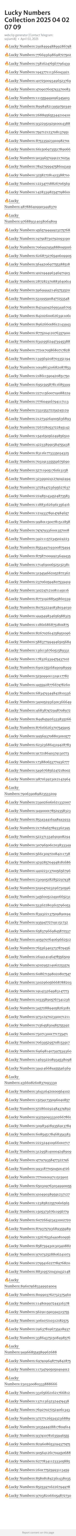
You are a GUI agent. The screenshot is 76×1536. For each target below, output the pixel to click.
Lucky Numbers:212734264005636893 (40, 418)
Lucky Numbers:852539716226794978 (39, 1486)
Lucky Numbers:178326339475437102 (39, 659)
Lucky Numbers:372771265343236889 (39, 1418)
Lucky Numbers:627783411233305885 (39, 1461)
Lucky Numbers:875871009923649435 (40, 556)
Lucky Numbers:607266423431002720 (40, 1220)
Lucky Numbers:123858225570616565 (39, 1203)
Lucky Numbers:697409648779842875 (40, 1360)
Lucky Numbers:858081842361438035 (40, 1478)
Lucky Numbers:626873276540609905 (40, 255)
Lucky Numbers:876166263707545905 (39, 727)
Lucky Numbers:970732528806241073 (39, 1254)
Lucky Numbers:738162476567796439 (39, 63)
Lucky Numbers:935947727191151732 (38, 922)
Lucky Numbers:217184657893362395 (39, 827)
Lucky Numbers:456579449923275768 (39, 230)
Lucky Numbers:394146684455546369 (40, 1068)
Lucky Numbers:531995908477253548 (39, 298)
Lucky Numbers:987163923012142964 (39, 779)
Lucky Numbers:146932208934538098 (40, 1059)
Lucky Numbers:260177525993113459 (39, 1469)
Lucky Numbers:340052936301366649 (40, 701)
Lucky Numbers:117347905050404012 (39, 1369)
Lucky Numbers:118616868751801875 (39, 624)
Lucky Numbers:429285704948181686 (40, 862)
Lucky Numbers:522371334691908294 (39, 836)
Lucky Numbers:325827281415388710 (39, 175)
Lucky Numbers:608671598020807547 (40, 973)
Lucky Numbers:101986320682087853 (40, 367)
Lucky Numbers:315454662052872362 (39, 573)
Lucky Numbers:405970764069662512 (40, 939)
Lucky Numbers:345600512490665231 (40, 896)
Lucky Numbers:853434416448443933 (39, 819)
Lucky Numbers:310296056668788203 (40, 982)
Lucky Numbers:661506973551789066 (40, 149)
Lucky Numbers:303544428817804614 (39, 1426)
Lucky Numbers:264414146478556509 (39, 956)
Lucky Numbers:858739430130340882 (40, 1245)
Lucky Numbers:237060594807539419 (40, 581)
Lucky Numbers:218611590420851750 (39, 375)
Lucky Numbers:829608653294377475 (39, 1444)
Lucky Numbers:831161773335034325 (39, 453)
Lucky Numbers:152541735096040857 (39, 1099)
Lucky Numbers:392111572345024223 (39, 538)
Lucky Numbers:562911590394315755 (39, 1311)
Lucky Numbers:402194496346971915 (39, 272)
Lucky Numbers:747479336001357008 (39, 530)
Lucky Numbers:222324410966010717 (39, 1142)
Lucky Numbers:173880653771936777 (39, 762)
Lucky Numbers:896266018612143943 (40, 324)
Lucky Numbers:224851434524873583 (39, 495)
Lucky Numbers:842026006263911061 (40, 315)
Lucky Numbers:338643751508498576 (39, 1337)
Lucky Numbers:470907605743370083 (39, 89)
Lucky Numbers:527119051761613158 (38, 470)
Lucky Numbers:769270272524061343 (39, 1409)
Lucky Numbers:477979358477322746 (39, 1160)
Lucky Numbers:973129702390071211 (39, 1016)
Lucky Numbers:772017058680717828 (39, 350)
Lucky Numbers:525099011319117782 (39, 676)
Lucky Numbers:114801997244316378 (39, 1303)
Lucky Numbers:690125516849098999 (40, 667)
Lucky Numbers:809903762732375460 (40, 1294)
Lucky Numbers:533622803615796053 (39, 905)
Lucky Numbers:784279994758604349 (40, 166)
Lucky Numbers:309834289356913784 (40, 1125)
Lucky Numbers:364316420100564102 (39, 1091)
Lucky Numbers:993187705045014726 (39, 1168)
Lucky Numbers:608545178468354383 (40, 1134)
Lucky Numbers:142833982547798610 (39, 192)
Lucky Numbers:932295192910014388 (39, 123)
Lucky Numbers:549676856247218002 (39, 770)
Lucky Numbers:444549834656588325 (40, 616)
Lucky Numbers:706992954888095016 (40, 247)
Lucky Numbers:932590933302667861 (40, 1117)
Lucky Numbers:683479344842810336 (40, 693)
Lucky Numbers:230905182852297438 (39, 879)
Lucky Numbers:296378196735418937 (39, 1329)
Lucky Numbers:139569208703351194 (39, 358)
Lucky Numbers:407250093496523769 (40, 80)
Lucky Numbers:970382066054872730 (40, 1495)
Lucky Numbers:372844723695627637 (39, 487)
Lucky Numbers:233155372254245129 (39, 410)
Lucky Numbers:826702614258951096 (40, 633)
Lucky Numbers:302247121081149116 (39, 590)
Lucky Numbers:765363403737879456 (39, 948)
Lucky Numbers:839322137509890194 (40, 913)
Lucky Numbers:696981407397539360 (40, 1051)
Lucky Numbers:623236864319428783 (40, 744)
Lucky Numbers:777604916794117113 (39, 401)
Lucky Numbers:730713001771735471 (38, 1033)
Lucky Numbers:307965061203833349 (40, 845)
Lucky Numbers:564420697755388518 (39, 264)
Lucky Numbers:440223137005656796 (40, 870)
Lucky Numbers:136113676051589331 (39, 650)
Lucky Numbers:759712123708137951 (39, 132)
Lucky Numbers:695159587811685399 (39, 384)
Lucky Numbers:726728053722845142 (39, 427)
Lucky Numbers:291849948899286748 (40, 46)
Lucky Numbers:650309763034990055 (40, 1185)
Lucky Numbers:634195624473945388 (39, 341)
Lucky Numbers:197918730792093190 (39, 238)
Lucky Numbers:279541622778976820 (39, 1263)
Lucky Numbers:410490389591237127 (39, 1194)
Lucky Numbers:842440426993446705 (40, 307)
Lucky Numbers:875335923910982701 (39, 140)
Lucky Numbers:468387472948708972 (40, 710)
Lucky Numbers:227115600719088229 (39, 393)
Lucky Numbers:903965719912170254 (39, 158)
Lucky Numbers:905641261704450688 (40, 1452)
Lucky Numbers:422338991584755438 (39, 444)
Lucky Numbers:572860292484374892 (40, 1108)
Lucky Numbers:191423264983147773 (39, 991)
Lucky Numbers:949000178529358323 (40, 810)
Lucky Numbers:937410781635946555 (39, 1435)
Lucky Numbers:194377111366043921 (39, 72)
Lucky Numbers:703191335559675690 (39, 461)
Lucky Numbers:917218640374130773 (39, 753)
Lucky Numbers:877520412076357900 (39, 333)
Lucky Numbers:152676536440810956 (39, 1237)
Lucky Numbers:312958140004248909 (40, 1151)
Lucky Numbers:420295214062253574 (39, 965)
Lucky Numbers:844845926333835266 (40, 719)
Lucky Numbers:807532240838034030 (40, 607)
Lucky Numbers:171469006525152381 (39, 564)
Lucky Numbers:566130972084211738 (39, 853)
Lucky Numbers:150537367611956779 (39, 1211)
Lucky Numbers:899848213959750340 (40, 106)
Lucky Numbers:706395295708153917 (39, 1042)
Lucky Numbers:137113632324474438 (39, 1401)
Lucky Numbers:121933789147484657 (39, 513)
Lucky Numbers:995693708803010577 (40, 736)
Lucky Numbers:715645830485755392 (39, 1025)
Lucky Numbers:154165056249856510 (39, 435)
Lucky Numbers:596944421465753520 (39, 290)
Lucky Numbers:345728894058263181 (39, 1008)
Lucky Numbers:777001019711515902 (38, 1177)
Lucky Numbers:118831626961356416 (39, 504)
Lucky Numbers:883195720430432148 (39, 1271)
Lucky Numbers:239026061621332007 (40, 802)
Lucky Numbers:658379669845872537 (40, 931)
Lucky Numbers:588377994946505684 (40, 641)
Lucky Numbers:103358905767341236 (39, 999)
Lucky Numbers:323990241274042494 (40, 478)
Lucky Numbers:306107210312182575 (39, 1320)
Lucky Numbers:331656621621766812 (39, 1392)
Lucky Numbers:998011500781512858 (39, 521)
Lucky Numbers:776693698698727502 (40, 54)
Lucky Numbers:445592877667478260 (39, 684)
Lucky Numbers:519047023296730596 (39, 888)
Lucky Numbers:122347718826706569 (39, 183)
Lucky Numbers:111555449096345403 (39, 97)
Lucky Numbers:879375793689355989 (40, 1228)
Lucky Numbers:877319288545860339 (40, 598)
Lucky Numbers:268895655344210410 (39, 115)
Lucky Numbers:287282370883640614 (40, 281)
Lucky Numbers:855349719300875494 (39, 547)
